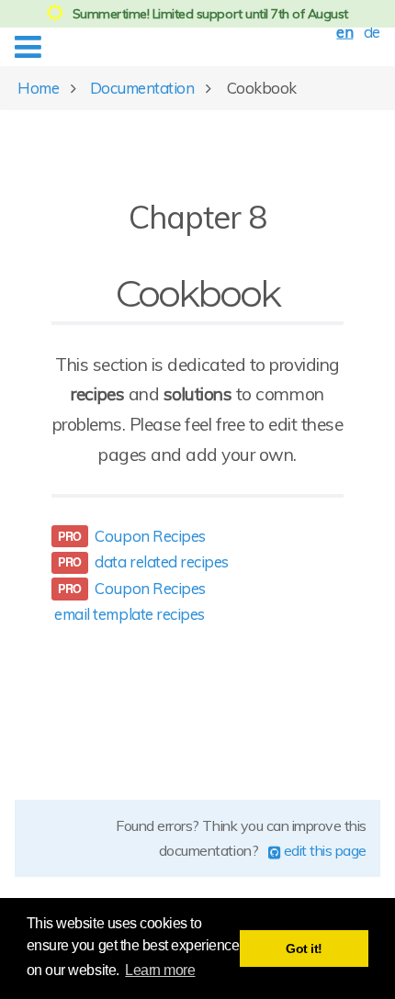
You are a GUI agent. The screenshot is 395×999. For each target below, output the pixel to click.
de (372, 31)
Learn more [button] (160, 970)
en (344, 31)
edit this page (323, 850)
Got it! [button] (304, 948)
